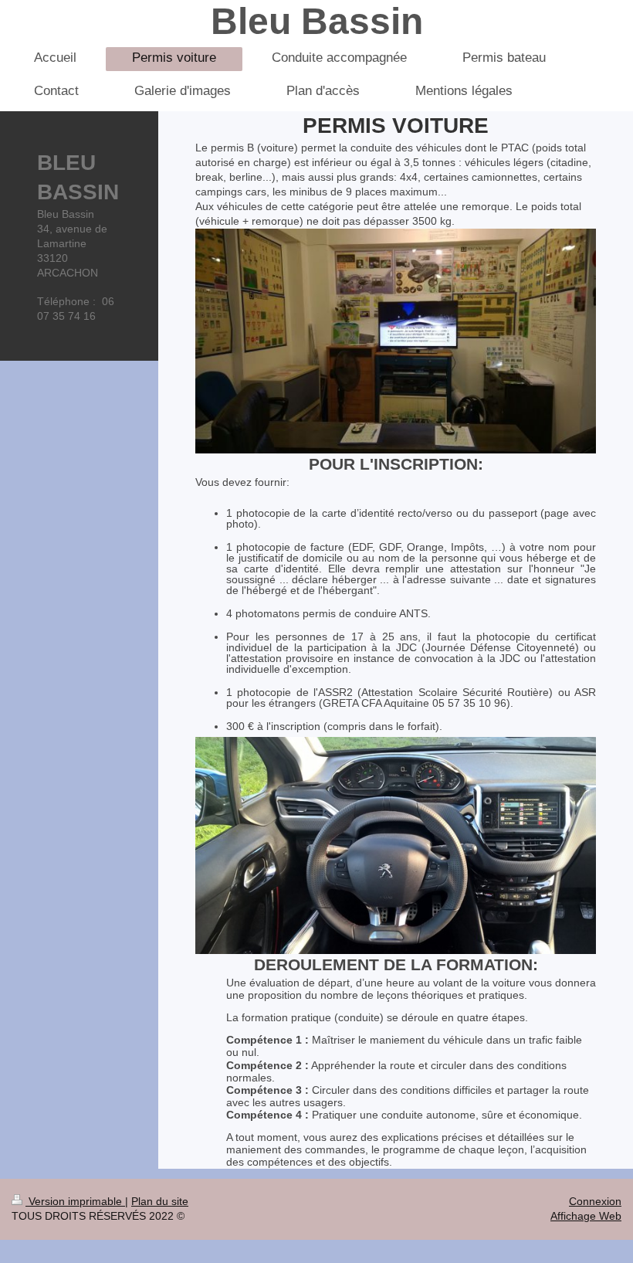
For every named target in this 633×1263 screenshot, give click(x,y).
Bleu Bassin (317, 21)
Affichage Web (585, 1216)
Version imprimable (75, 1201)
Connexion (595, 1201)
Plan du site (159, 1201)
